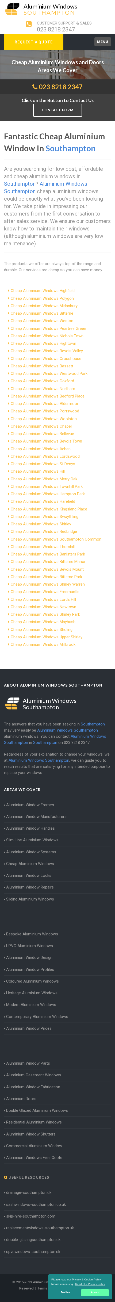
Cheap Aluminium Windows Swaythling (44, 516)
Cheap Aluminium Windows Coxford (42, 381)
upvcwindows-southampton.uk (33, 1251)
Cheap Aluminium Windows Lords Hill (43, 599)
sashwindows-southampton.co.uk (36, 1204)
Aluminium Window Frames (30, 804)
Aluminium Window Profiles (30, 969)
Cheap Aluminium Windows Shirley (41, 524)
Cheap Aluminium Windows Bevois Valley (47, 350)
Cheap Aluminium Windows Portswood (45, 411)
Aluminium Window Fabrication (33, 1087)
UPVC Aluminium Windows (29, 945)
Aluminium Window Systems (31, 852)
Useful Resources (28, 1177)
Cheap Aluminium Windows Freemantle (45, 591)
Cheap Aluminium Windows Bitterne (42, 313)
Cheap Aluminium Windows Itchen (41, 449)
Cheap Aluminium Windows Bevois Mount (47, 569)
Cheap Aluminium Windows (30, 863)
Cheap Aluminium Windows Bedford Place (48, 396)
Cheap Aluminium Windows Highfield (43, 290)
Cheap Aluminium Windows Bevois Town (46, 441)
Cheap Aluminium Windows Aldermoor (44, 403)
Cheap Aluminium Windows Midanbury (44, 305)
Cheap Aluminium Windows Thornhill (43, 546)
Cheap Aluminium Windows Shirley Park (45, 614)
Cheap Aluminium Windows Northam (43, 388)
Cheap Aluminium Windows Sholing (41, 629)
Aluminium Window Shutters (31, 1134)
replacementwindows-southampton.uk (40, 1228)
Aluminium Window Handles (30, 828)
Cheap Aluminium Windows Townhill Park (47, 486)
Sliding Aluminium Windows (30, 899)
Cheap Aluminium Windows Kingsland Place (49, 509)
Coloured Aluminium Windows (32, 981)
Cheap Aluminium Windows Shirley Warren (48, 584)
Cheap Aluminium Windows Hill (38, 471)
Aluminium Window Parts (28, 1063)
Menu (102, 42)
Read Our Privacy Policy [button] (90, 1284)
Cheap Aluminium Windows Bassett (42, 366)
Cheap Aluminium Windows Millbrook (43, 644)
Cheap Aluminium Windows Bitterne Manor (48, 561)
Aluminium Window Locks (28, 875)
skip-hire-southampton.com (30, 1216)
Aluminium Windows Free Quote (34, 1157)
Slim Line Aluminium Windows (32, 840)
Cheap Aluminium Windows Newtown (43, 607)
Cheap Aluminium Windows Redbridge (44, 531)
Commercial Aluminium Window (34, 1145)
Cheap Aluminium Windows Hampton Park (48, 494)
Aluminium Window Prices (29, 1028)
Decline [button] (65, 1292)
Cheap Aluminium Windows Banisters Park (48, 554)
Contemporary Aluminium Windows (37, 1016)
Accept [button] (95, 1292)
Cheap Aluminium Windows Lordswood (45, 456)
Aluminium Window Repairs (30, 887)
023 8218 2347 (56, 29)
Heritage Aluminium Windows (31, 993)
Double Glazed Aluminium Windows (37, 1110)
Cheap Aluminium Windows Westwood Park (49, 373)
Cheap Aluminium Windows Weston (42, 320)
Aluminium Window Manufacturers (36, 816)
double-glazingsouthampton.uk (33, 1239)
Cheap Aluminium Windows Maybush (43, 621)
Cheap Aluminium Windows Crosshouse (46, 358)
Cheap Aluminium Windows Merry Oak (44, 479)
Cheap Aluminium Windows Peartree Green (48, 328)
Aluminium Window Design (29, 957)
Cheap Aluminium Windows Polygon (42, 298)
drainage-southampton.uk (28, 1192)
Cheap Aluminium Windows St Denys (43, 463)
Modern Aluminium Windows (31, 1004)
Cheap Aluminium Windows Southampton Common (56, 539)
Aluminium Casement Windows (33, 1075)
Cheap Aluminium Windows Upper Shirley (46, 637)
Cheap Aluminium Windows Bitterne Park (46, 576)
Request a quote (34, 42)
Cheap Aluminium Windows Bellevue (42, 433)
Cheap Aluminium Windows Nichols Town (47, 336)
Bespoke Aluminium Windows (32, 934)
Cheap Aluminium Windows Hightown (43, 343)
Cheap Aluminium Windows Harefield (43, 501)
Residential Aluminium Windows (34, 1122)
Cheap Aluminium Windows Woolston (44, 418)
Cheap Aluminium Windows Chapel (41, 426)
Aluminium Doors (21, 1098)
